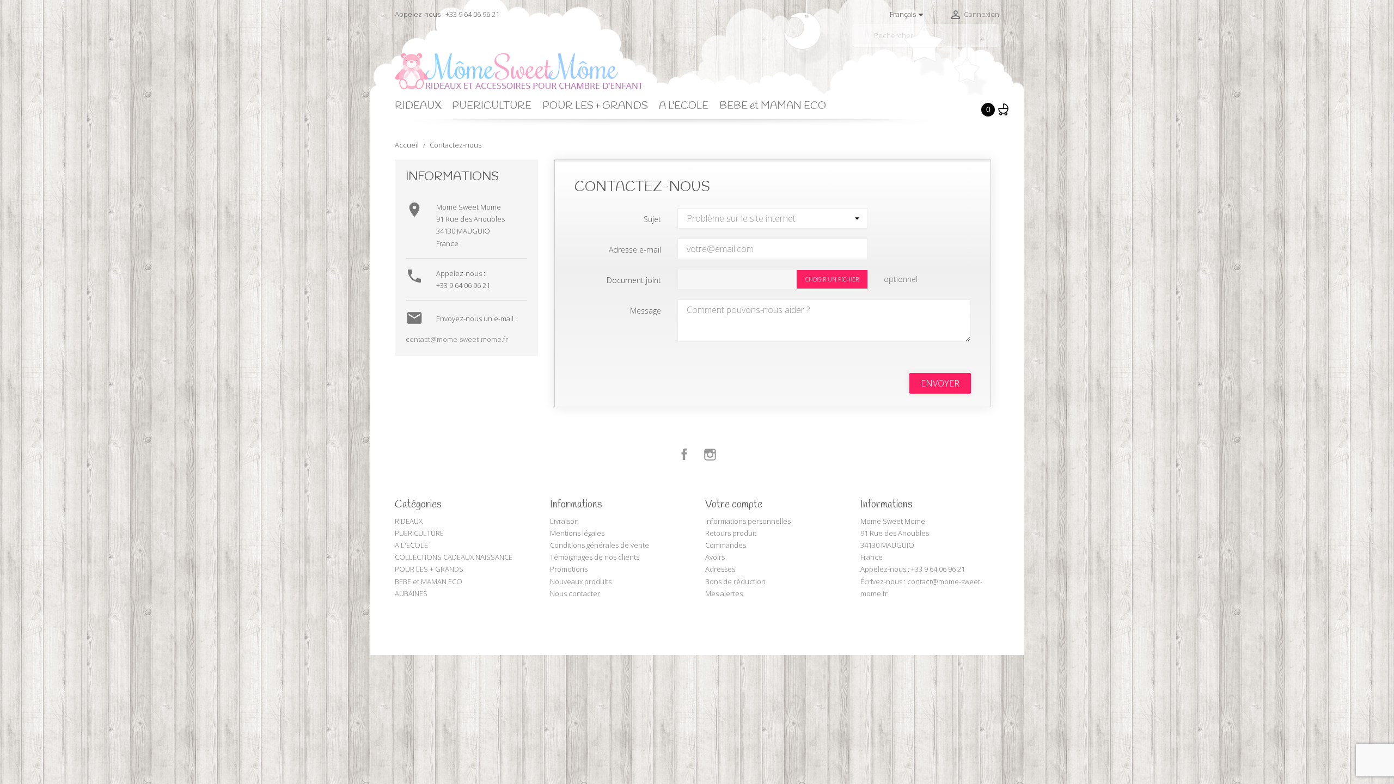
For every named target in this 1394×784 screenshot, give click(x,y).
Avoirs (715, 557)
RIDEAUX (418, 106)
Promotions (569, 569)
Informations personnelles (748, 521)
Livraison (564, 521)
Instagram (710, 454)
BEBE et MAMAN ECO (772, 106)
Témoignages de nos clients (594, 557)
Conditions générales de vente (599, 545)
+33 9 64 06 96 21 (463, 285)
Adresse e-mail (635, 249)
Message (645, 310)
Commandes (725, 545)
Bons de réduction (735, 581)
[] (995, 42)
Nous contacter (575, 593)
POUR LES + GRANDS (595, 106)
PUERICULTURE (491, 106)
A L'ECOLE (683, 106)
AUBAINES (411, 593)
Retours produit (730, 533)
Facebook (684, 454)
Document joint (634, 280)
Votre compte (733, 505)
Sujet (652, 219)
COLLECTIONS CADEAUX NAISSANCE (453, 557)
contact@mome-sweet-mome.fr (457, 339)
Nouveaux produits (581, 581)
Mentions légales (577, 533)
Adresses (720, 569)
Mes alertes (724, 593)
